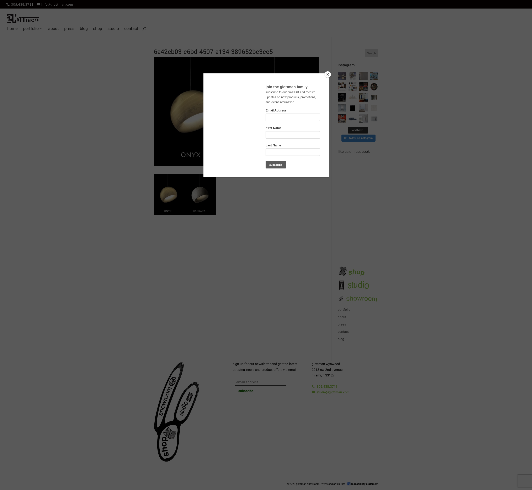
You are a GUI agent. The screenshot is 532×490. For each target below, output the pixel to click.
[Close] (328, 74)
